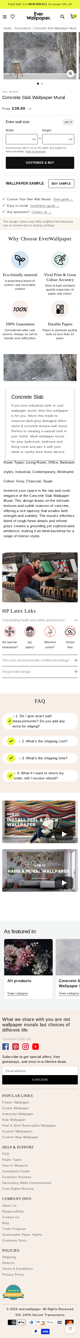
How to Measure (15, 1165)
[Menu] (4, 16)
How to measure (36, 151)
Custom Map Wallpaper (20, 1137)
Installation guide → (44, 205)
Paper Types (12, 1159)
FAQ (5, 1154)
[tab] (38, 84)
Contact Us (11, 1217)
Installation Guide (16, 1171)
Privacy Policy (13, 1274)
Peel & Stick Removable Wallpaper (29, 1125)
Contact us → (42, 212)
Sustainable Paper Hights (22, 1234)
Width (10, 130)
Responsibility (13, 1211)
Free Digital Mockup (18, 1188)
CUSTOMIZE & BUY (40, 162)
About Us (9, 1205)
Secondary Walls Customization (27, 1183)
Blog (5, 1223)
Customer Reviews (17, 1177)
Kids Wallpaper (14, 1119)
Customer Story (14, 1240)
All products (23, 28)
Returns (8, 1263)
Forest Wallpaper (15, 1108)
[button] (40, 823)
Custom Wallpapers (17, 1131)
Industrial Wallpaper (18, 1114)
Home (8, 28)
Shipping (9, 1257)
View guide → (63, 199)
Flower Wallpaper (16, 1102)
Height (47, 130)
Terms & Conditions (17, 1268)
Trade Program (14, 1229)
